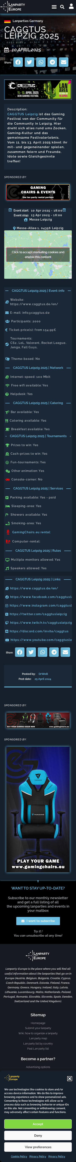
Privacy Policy (37, 1156)
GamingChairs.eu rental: (31, 532)
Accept (38, 1124)
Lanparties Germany (28, 21)
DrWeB (43, 673)
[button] (70, 1079)
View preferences (38, 1147)
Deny (38, 1135)
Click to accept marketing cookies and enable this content (38, 254)
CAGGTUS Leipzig (22, 114)
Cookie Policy (19, 1156)
